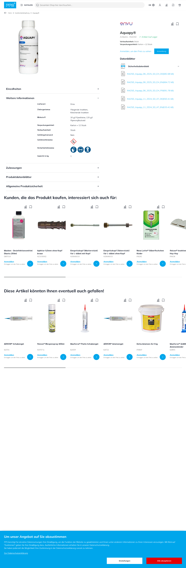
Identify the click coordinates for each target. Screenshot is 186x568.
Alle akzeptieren (164, 561)
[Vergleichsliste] (166, 5)
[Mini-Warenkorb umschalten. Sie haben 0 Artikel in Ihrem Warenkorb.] (179, 5)
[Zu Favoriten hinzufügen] (177, 23)
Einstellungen (124, 561)
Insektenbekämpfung (22, 13)
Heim (10, 13)
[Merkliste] (173, 5)
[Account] (160, 5)
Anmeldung (161, 51)
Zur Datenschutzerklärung (16, 553)
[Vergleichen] (172, 23)
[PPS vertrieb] (10, 5)
